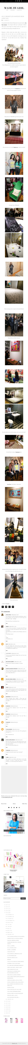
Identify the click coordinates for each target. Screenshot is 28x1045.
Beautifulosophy (10, 661)
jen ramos (7, 603)
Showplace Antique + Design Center (14, 943)
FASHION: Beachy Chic (12, 957)
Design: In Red (10, 987)
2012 (7, 1001)
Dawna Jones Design (10, 739)
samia (7, 757)
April (8, 930)
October (9, 918)
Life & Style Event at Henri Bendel (15, 961)
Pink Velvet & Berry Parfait (14, 974)
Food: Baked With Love (12, 969)
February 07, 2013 (15, 614)
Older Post (24, 803)
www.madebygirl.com (7, 797)
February (9, 934)
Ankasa (9, 959)
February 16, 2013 (12, 757)
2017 (7, 904)
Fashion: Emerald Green (13, 940)
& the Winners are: (11, 955)
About (6, 1)
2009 (7, 1007)
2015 (7, 908)
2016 (7, 906)
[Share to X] (6, 607)
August (9, 922)
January (9, 999)
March (8, 932)
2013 (7, 912)
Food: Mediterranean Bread (14, 991)
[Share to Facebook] (3, 607)
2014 (7, 910)
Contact (11, 1)
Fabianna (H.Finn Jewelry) (12, 668)
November (9, 916)
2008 (7, 1009)
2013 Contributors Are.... (13, 997)
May (8, 928)
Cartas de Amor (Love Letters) (14, 980)
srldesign (8, 696)
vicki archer (9, 729)
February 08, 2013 (14, 696)
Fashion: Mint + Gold (12, 995)
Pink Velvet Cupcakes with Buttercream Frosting (13, 972)
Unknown (8, 714)
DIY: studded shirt (11, 947)
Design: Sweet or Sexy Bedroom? (15, 993)
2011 (7, 1003)
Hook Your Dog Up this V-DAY (14, 989)
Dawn (7, 687)
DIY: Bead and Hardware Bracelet (15, 965)
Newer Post (3, 803)
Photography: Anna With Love (14, 953)
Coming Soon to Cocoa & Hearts (15, 938)
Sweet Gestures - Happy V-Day (14, 967)
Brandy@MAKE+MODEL (11, 679)
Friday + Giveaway (11, 949)
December (9, 914)
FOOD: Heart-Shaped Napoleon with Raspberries (15, 977)
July (8, 924)
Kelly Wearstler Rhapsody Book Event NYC (15, 984)
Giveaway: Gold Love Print (13, 963)
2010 (7, 1005)
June (8, 926)
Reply (7, 623)
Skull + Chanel (11, 945)
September (9, 920)
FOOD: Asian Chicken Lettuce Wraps (15, 936)
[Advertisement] (13, 1033)
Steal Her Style (11, 951)
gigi (7, 644)
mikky (7, 626)
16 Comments (6, 20)
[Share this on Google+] (9, 607)
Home (2, 1)
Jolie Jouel (8, 614)
